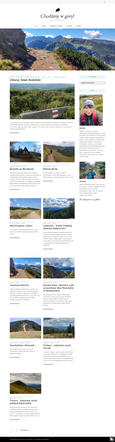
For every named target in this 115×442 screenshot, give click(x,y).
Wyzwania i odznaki (56, 25)
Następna (24, 430)
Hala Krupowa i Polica (21, 226)
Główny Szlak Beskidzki (32, 77)
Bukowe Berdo (50, 169)
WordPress (45, 439)
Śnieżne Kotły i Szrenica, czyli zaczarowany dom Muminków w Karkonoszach (58, 288)
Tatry (17, 282)
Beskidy (12, 77)
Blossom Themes (33, 439)
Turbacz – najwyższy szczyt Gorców (57, 347)
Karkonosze (47, 282)
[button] (112, 439)
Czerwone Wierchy (19, 285)
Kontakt (78, 25)
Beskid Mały (47, 223)
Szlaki (43, 25)
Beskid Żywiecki (15, 223)
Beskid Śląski (14, 342)
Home (36, 25)
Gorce (44, 77)
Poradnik (69, 25)
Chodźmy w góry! (57, 16)
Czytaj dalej (14, 132)
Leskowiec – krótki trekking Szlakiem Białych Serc (57, 227)
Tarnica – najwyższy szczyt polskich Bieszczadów (23, 402)
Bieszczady (20, 77)
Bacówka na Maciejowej (22, 169)
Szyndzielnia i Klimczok (22, 345)
